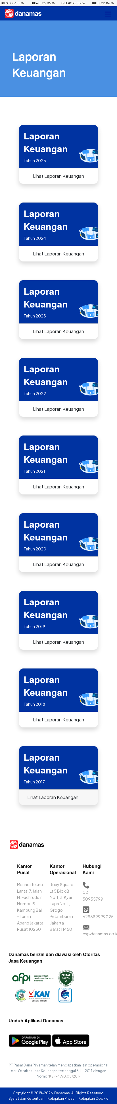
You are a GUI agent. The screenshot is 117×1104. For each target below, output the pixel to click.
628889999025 (98, 916)
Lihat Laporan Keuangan (58, 176)
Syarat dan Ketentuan (27, 1098)
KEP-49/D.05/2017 (65, 1076)
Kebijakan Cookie (93, 1098)
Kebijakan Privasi (61, 1098)
